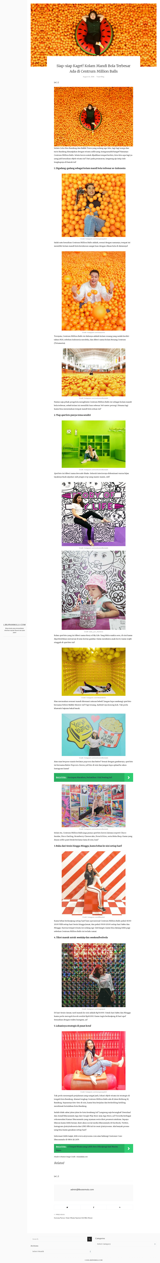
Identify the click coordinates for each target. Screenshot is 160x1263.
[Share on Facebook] (93, 1207)
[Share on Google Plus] (120, 1207)
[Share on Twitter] (67, 1207)
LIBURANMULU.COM (14, 625)
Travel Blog (100, 77)
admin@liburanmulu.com (82, 1189)
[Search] (89, 1239)
